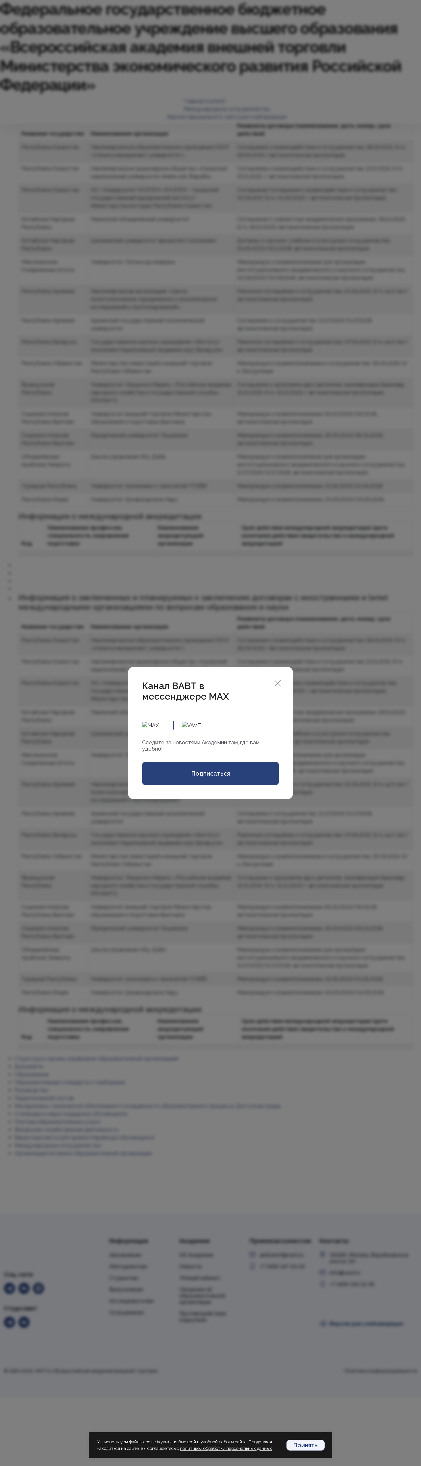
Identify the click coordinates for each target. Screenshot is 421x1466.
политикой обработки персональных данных (226, 1448)
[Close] (277, 682)
